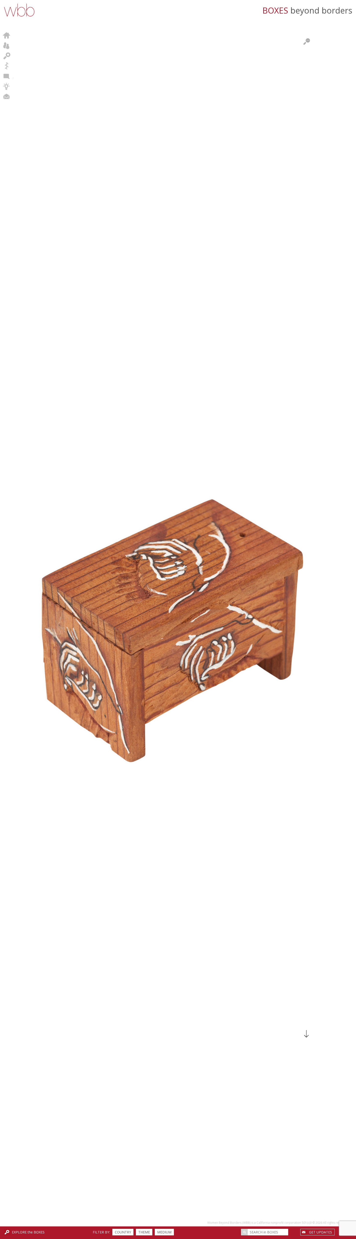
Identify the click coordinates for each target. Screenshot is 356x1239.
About (6, 45)
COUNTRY (123, 1232)
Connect (6, 96)
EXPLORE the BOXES (28, 1232)
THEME (144, 1232)
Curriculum (6, 86)
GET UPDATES (320, 1232)
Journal (6, 76)
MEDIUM (164, 1232)
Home (6, 35)
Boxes (6, 56)
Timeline (6, 66)
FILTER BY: (101, 1232)
